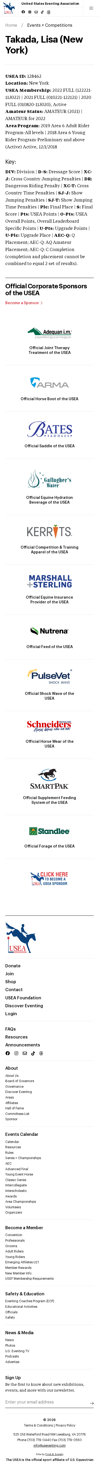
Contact (14, 990)
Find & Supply (54, 1454)
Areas (9, 1097)
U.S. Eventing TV (17, 1351)
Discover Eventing (24, 1006)
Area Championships (20, 1201)
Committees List (17, 1113)
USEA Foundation (23, 998)
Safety (10, 1317)
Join (9, 974)
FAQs (10, 1029)
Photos (10, 1345)
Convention (13, 1235)
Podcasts (12, 1356)
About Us (11, 1075)
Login (11, 1014)
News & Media (19, 1333)
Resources (16, 1037)
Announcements (22, 1045)
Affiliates (11, 1103)
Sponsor (11, 1119)
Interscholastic (16, 1190)
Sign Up (13, 1378)
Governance (14, 1086)
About (11, 1068)
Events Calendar (21, 1134)
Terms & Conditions (38, 1425)
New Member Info (18, 1273)
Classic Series (15, 1180)
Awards (11, 1196)
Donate (13, 966)
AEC (8, 1163)
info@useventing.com (50, 1445)
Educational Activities (21, 1306)
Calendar (12, 1141)
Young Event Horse (19, 1174)
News (9, 1340)
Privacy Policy (65, 1425)
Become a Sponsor (22, 303)
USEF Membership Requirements (29, 1278)
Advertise (12, 1362)
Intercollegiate (16, 1185)
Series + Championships (23, 1158)
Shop (10, 982)
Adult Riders (14, 1251)
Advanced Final (16, 1169)
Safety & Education (24, 1294)
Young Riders (15, 1257)
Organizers (13, 1212)
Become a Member (24, 1228)
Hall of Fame (14, 1108)
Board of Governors (19, 1081)
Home (11, 25)
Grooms (11, 1246)
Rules (9, 1152)
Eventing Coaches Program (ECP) (29, 1301)
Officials (11, 1312)
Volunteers (13, 1207)
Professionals (15, 1240)
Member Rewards (18, 1267)
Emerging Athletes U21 (22, 1262)
